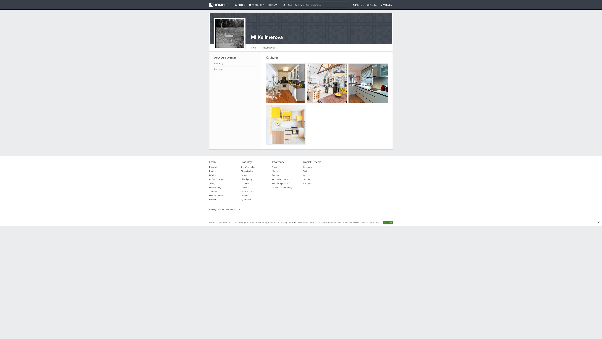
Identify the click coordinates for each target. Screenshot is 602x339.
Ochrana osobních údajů (282, 188)
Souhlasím (388, 222)
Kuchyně (218, 69)
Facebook (307, 167)
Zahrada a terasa (248, 192)
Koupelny (218, 64)
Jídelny (212, 184)
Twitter (306, 171)
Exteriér (212, 200)
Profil (253, 47)
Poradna (373, 5)
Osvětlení (245, 196)
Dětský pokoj (246, 179)
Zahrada (213, 192)
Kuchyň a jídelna (248, 167)
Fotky (241, 5)
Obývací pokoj (247, 171)
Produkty (257, 5)
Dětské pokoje (215, 188)
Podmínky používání (281, 184)
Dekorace (245, 188)
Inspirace (269, 47)
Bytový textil (246, 200)
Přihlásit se (387, 5)
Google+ (307, 175)
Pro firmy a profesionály (282, 179)
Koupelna (245, 184)
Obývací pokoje (216, 179)
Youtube (306, 179)
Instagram (307, 184)
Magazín (360, 5)
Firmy (273, 5)
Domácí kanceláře (217, 196)
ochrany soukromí (373, 222)
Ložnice (212, 175)
